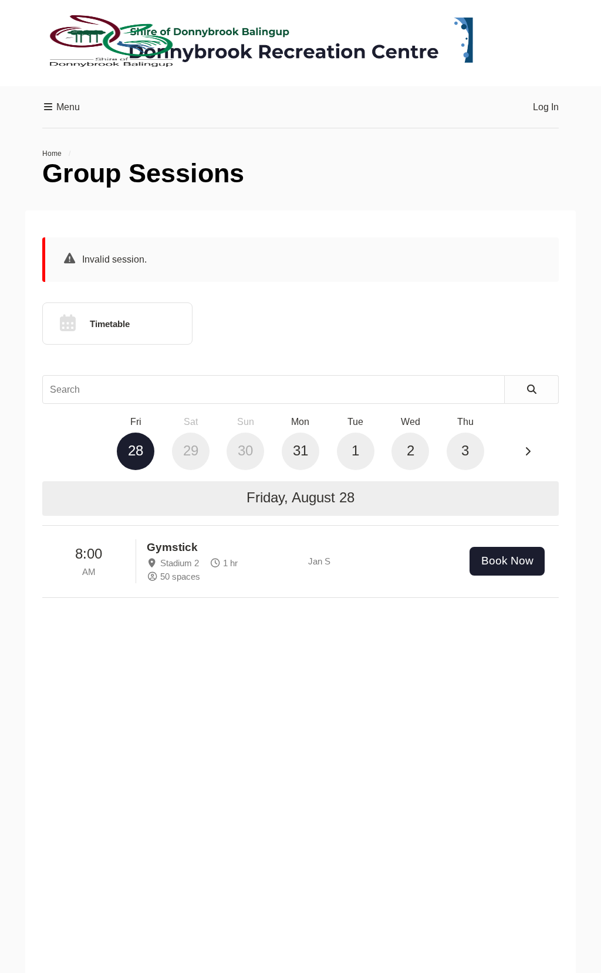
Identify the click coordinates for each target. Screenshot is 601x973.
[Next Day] (527, 452)
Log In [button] (546, 107)
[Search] (532, 389)
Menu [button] (67, 107)
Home (52, 153)
